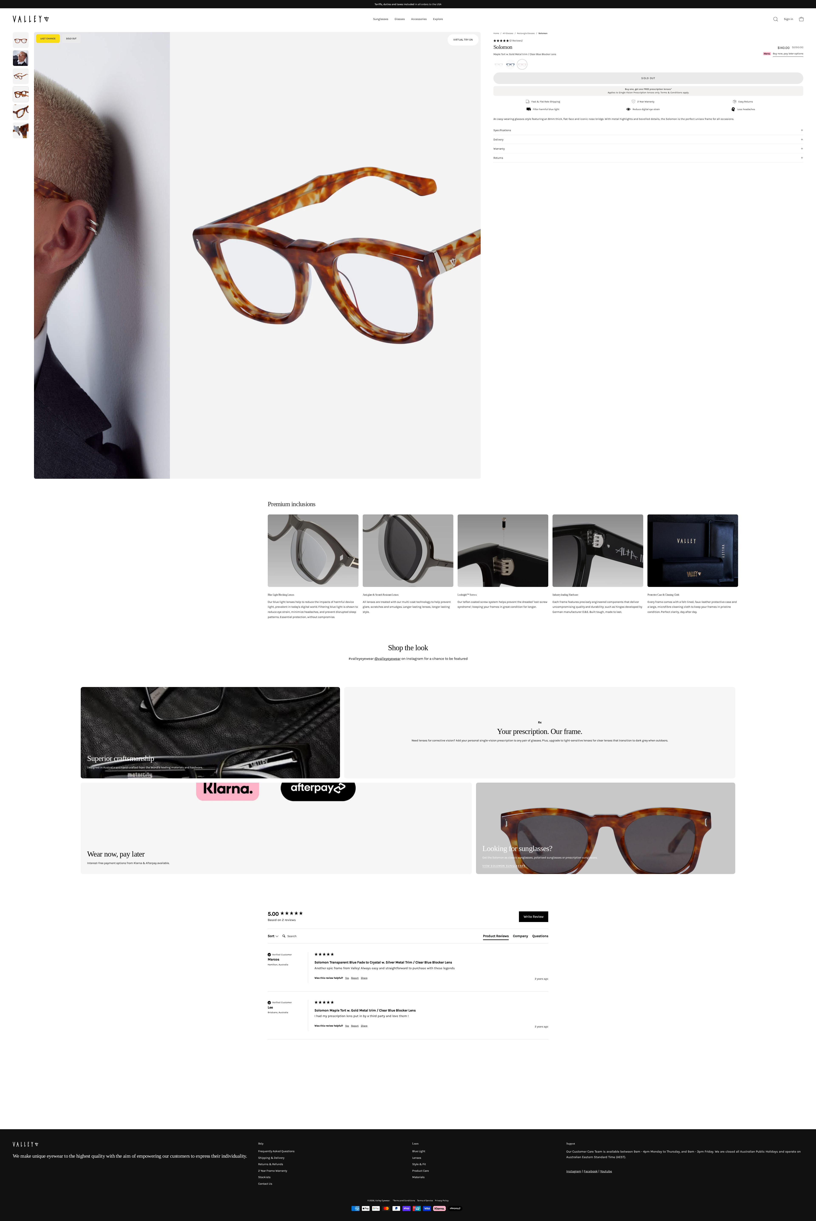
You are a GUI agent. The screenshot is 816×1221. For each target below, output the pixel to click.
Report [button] (355, 977)
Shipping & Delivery (271, 1157)
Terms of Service (425, 1200)
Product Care (420, 1170)
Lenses (416, 1157)
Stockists (264, 1177)
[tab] (496, 937)
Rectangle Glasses (526, 33)
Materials (418, 1177)
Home (496, 33)
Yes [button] (347, 977)
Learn (415, 1143)
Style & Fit (419, 1164)
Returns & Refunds (270, 1164)
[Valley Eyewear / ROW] (31, 19)
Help (261, 1143)
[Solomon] (21, 40)
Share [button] (364, 977)
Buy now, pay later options (788, 53)
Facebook (591, 1171)
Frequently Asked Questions (276, 1151)
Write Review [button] (534, 917)
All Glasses (508, 33)
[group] (290, 914)
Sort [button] (271, 936)
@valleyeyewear (387, 658)
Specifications (502, 132)
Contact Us (265, 1183)
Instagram (573, 1171)
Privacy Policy (442, 1200)
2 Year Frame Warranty (272, 1170)
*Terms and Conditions (404, 1200)
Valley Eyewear (382, 1200)
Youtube (606, 1171)
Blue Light (418, 1151)
